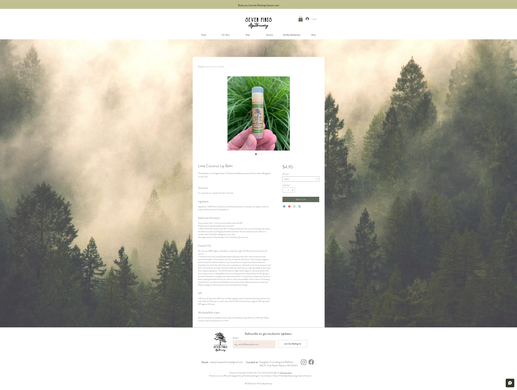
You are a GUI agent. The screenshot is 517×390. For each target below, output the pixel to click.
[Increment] (292, 190)
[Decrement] (284, 190)
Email (235, 338)
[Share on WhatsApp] (294, 206)
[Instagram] (303, 362)
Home (200, 66)
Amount (286, 174)
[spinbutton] (288, 190)
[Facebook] (311, 362)
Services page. (286, 372)
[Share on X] (299, 206)
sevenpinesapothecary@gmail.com (226, 362)
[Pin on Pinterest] (289, 206)
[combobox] (300, 179)
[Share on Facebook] (284, 206)
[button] (300, 19)
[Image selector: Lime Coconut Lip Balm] (256, 154)
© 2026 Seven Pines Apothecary (258, 383)
